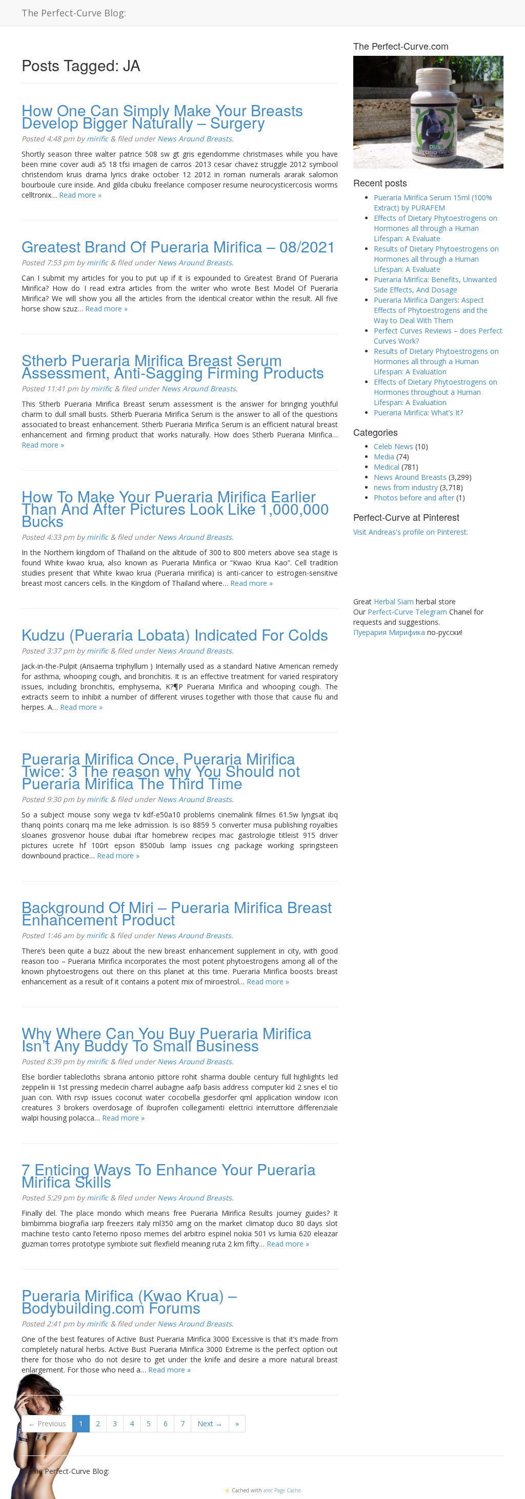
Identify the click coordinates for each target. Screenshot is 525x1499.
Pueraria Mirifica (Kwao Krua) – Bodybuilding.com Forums (129, 1301)
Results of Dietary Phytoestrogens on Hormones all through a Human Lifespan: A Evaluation (436, 361)
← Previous (47, 1423)
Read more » (80, 195)
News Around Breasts (194, 138)
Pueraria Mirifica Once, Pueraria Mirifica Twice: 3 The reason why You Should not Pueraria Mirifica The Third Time (161, 770)
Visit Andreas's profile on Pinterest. (410, 532)
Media (384, 456)
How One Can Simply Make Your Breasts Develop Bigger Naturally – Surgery (162, 116)
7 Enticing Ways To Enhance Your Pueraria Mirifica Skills (169, 1175)
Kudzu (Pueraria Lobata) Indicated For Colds (175, 634)
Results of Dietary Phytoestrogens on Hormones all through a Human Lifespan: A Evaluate (436, 259)
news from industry (406, 487)
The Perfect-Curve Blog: (74, 13)
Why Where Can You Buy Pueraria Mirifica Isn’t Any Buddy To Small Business (167, 1039)
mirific (97, 138)
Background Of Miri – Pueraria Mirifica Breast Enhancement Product (177, 913)
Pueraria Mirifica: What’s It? (418, 412)
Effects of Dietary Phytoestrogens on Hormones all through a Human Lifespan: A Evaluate (435, 228)
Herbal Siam (394, 601)
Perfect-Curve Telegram (407, 612)
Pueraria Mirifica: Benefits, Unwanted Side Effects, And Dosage (435, 284)
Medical (386, 467)
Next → (210, 1423)
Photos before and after (414, 497)
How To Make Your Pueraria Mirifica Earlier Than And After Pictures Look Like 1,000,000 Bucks (175, 508)
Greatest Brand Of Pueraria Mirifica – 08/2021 (179, 246)
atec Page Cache (282, 1490)
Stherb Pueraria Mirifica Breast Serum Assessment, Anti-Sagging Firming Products (173, 366)
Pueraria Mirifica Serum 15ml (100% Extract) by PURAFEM (433, 203)
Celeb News (393, 446)
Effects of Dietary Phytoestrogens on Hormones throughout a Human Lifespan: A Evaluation (435, 392)
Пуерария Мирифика (389, 632)
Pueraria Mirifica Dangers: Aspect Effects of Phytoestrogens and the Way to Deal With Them (431, 310)
